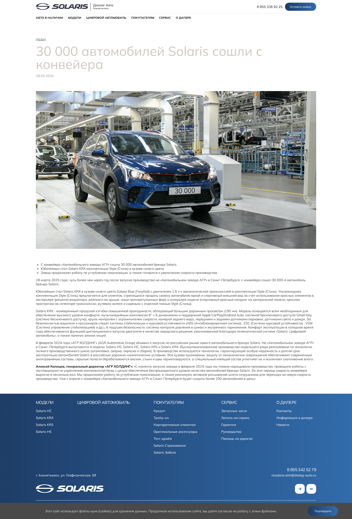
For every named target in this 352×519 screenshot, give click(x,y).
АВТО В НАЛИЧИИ (49, 18)
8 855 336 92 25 (270, 7)
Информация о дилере (294, 418)
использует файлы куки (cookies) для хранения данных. (104, 511)
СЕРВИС (165, 18)
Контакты (284, 411)
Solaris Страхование (170, 445)
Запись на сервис (235, 418)
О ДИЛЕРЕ (183, 18)
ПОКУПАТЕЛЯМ (142, 18)
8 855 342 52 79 (301, 470)
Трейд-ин (161, 418)
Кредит (159, 411)
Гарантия (228, 425)
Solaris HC (44, 411)
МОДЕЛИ (74, 18)
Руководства (231, 432)
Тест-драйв (163, 438)
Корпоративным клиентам (175, 425)
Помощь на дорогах (237, 438)
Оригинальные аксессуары (175, 432)
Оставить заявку (300, 6)
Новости (282, 425)
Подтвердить (323, 511)
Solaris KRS (44, 425)
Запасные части (234, 411)
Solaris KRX (44, 418)
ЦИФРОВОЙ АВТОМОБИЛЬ (106, 18)
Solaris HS (44, 432)
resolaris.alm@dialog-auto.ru (294, 475)
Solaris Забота (165, 452)
